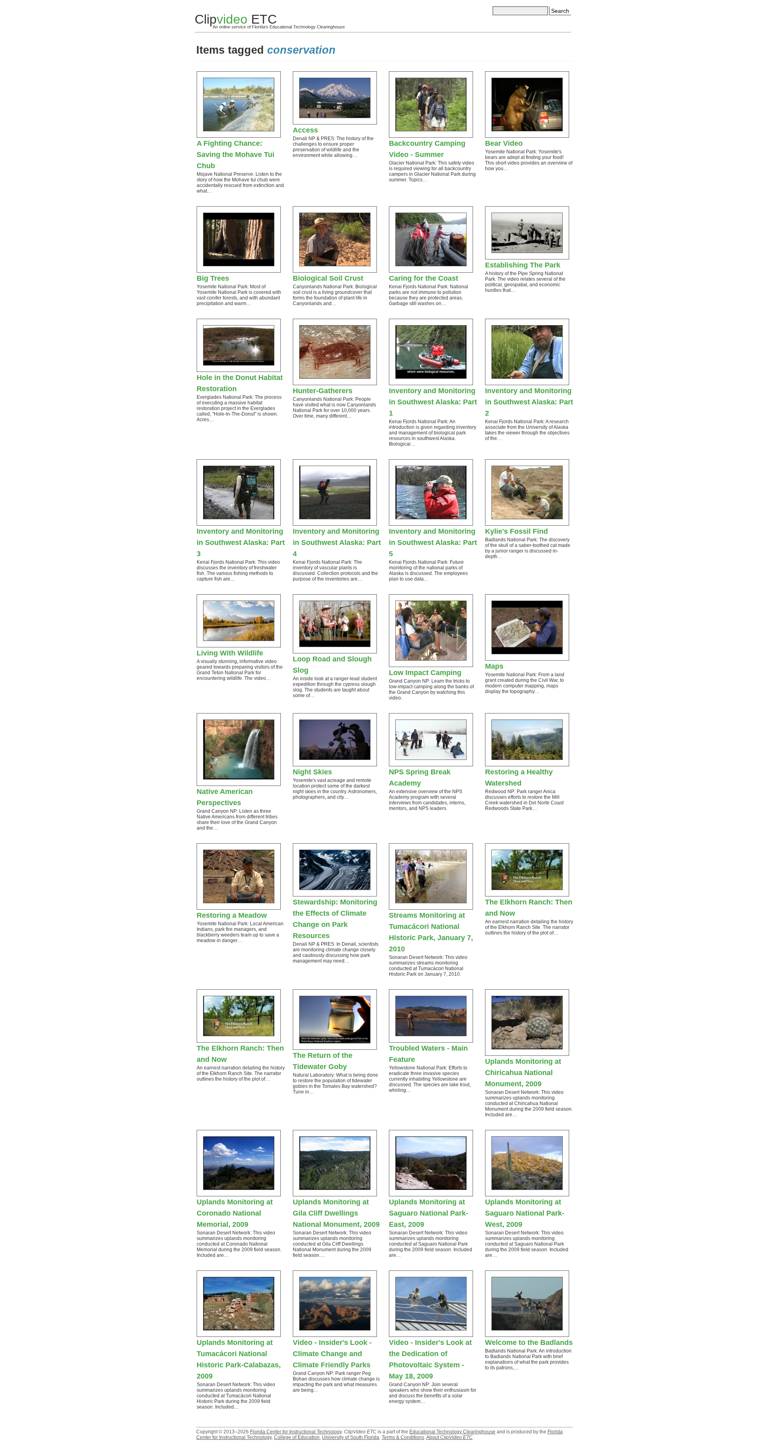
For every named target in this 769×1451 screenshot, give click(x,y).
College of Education (297, 1437)
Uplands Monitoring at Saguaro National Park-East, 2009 (428, 1213)
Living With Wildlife (230, 653)
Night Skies (312, 772)
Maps (494, 666)
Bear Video (504, 143)
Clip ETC (236, 19)
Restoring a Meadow (232, 915)
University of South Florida (350, 1437)
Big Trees (213, 278)
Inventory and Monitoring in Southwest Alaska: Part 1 (433, 402)
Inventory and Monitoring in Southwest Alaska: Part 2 (529, 402)
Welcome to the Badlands (529, 1342)
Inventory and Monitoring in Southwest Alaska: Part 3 (241, 542)
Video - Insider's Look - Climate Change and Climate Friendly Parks (332, 1353)
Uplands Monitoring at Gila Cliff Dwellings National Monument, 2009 (336, 1213)
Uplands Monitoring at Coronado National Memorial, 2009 (235, 1213)
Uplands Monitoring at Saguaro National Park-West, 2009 (524, 1213)
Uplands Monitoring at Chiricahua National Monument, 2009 (523, 1072)
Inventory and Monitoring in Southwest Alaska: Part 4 (337, 542)
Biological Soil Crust (328, 278)
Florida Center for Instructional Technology (296, 1432)
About (449, 1437)
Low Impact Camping (425, 673)
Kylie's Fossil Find (516, 531)
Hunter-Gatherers (322, 391)
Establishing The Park (522, 265)
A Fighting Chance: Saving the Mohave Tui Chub (235, 154)
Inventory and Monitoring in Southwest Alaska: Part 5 (433, 542)
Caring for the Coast (423, 278)
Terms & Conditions (403, 1437)
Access (305, 130)
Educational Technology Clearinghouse (452, 1432)
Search (560, 11)
